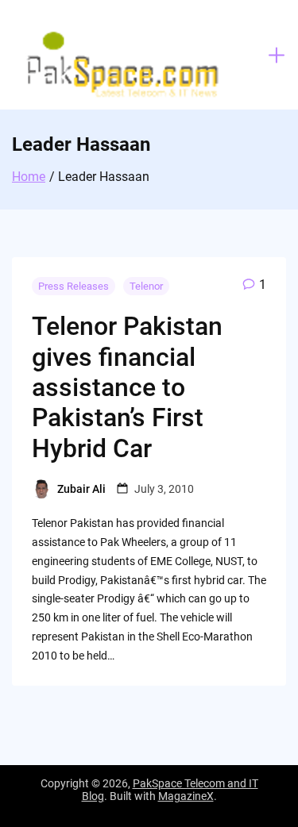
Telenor (146, 286)
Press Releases (73, 286)
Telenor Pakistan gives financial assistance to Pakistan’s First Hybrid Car (127, 387)
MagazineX (186, 796)
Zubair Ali (81, 489)
